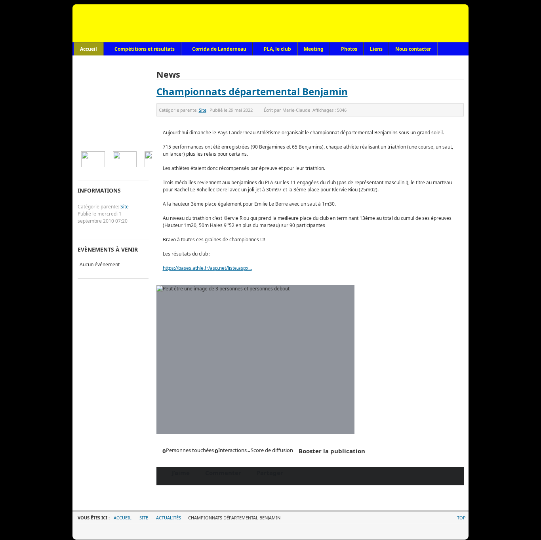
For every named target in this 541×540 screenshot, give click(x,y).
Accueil (122, 518)
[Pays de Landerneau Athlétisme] (271, 23)
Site (202, 110)
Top (461, 518)
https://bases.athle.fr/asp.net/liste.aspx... (207, 268)
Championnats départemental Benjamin (252, 91)
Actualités (168, 518)
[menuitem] (93, 159)
